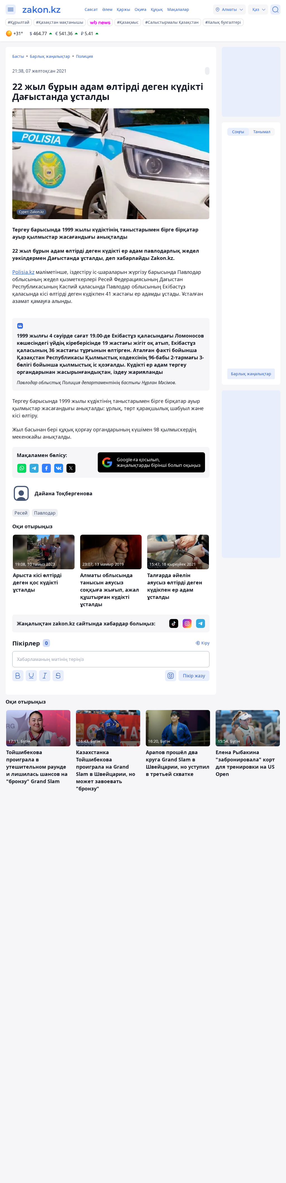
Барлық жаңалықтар (50, 56)
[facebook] (46, 468)
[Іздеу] (275, 9)
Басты (18, 56)
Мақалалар (178, 9)
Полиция (84, 56)
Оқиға (140, 9)
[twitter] (71, 468)
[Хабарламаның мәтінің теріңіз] (110, 659)
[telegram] (34, 468)
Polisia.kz (23, 272)
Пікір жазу (194, 676)
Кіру (205, 643)
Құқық (157, 9)
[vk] (59, 468)
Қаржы (123, 9)
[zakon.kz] (41, 9)
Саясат (91, 9)
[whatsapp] (22, 468)
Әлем (107, 9)
